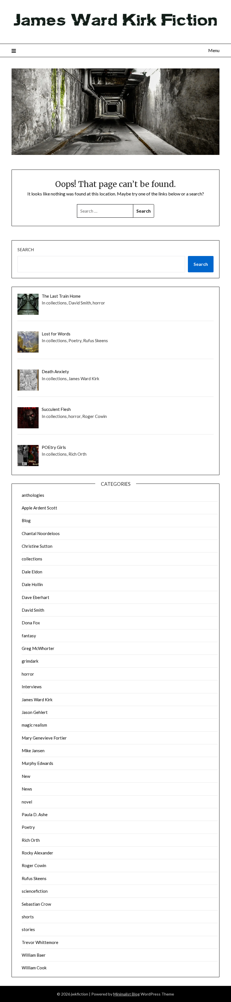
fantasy (29, 635)
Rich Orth (31, 840)
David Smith (33, 610)
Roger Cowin (34, 865)
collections (32, 558)
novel (27, 801)
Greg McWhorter (38, 648)
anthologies (33, 495)
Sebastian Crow (36, 904)
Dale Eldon (32, 571)
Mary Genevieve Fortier (44, 737)
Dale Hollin (32, 584)
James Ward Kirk (37, 699)
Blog (26, 520)
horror (28, 673)
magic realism (34, 724)
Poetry (28, 827)
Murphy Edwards (37, 763)
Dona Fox (31, 622)
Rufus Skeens (34, 878)
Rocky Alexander (37, 852)
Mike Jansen (33, 750)
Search (25, 249)
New (26, 776)
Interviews (32, 686)
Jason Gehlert (35, 712)
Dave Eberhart (35, 597)
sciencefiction (35, 891)
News (27, 788)
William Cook (34, 967)
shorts (28, 916)
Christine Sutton (37, 546)
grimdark (30, 660)
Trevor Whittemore (40, 942)
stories (28, 929)
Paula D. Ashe (35, 814)
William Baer (34, 955)
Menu (213, 50)
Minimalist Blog (126, 994)
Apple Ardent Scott (39, 507)
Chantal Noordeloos (41, 533)
